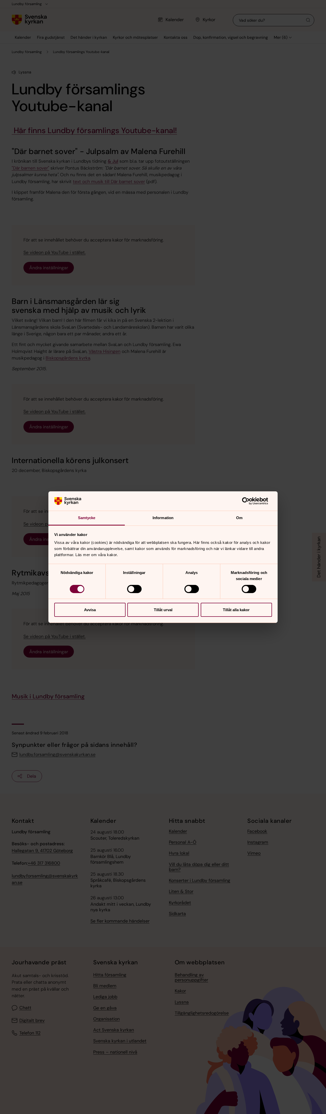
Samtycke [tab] (87, 518)
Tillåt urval (163, 610)
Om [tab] (239, 518)
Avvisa (90, 610)
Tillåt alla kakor (236, 610)
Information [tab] (163, 518)
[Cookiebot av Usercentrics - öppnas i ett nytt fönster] (249, 501)
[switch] (134, 589)
